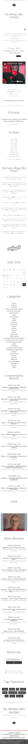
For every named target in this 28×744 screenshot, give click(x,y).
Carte (14, 501)
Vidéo (14, 367)
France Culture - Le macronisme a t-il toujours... (17, 456)
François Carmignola (7, 466)
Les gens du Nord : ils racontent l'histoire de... (14, 579)
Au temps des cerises (14, 15)
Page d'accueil (15, 38)
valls (7, 696)
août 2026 (14, 139)
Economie (14, 323)
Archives (14, 307)
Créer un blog (11, 732)
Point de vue (14, 354)
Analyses (14, 305)
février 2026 (14, 151)
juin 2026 (14, 143)
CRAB (2, 488)
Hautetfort (18, 732)
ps (17, 689)
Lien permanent (14, 89)
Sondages (14, 363)
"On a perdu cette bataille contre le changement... (18, 478)
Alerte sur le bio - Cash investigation (14, 631)
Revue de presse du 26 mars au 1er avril (17, 435)
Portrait (14, 355)
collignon (3, 478)
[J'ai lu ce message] (26, 740)
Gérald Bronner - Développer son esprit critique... (17, 387)
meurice (16, 94)
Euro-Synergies (19, 233)
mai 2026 (14, 145)
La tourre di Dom (6, 197)
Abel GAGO (4, 399)
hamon (4, 692)
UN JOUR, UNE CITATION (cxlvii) (13, 177)
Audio (14, 315)
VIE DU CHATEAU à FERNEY (18, 192)
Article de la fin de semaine (14, 309)
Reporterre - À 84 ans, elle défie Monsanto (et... (14, 589)
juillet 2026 (14, 141)
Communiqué (14, 317)
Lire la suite (14, 124)
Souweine (4, 387)
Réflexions (14, 359)
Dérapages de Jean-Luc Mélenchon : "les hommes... (17, 488)
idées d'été (14, 334)
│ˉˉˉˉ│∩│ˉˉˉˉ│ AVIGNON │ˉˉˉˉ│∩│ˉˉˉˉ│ (17, 198)
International (14, 336)
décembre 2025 (14, 155)
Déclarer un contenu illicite (7, 737)
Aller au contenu (6, 1)
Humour (18, 92)
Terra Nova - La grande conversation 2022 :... (17, 423)
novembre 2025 (14, 157)
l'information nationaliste (15, 221)
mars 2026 (14, 149)
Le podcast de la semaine (14, 348)
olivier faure (22, 692)
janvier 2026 (14, 153)
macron (12, 696)
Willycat (3, 456)
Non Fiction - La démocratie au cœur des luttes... (14, 558)
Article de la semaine (14, 311)
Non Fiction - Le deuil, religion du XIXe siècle (14, 598)
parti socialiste (12, 692)
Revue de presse (14, 361)
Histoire (14, 328)
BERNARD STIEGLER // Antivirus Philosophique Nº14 (16, 466)
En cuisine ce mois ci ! (8, 202)
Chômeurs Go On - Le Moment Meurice (14, 52)
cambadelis (19, 696)
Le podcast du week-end (14, 350)
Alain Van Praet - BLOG (14, 179)
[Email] (14, 4)
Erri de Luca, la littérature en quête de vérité (17, 446)
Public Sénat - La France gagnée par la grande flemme (15, 41)
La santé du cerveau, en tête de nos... (14, 640)
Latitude (22, 215)
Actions (14, 303)
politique (5, 689)
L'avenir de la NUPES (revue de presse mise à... (18, 399)
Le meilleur (14, 346)
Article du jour (14, 313)
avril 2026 (14, 147)
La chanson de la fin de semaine (14, 338)
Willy (2, 446)
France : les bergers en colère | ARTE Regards (14, 570)
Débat (14, 321)
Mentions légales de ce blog (19, 737)
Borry (2, 434)
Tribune (14, 365)
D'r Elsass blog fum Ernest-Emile (17, 210)
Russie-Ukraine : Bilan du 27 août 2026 (14, 219)
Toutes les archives (14, 159)
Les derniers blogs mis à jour (6, 734)
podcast (14, 352)
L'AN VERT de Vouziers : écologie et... (16, 227)
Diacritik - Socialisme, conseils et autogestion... (14, 619)
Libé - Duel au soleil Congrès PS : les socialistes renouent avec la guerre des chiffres (15, 35)
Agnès (3, 422)
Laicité (14, 344)
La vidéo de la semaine (14, 342)
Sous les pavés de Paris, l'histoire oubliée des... (14, 609)
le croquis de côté (20, 203)
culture (14, 319)
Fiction (14, 326)
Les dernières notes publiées (19, 734)
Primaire (14, 357)
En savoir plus (16, 742)
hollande (12, 689)
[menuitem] (15, 35)
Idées (14, 332)
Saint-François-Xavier (10, 215)
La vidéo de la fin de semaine (14, 340)
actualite (23, 689)
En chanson (14, 324)
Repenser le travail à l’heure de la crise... (14, 547)
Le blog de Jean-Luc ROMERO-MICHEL (17, 185)
